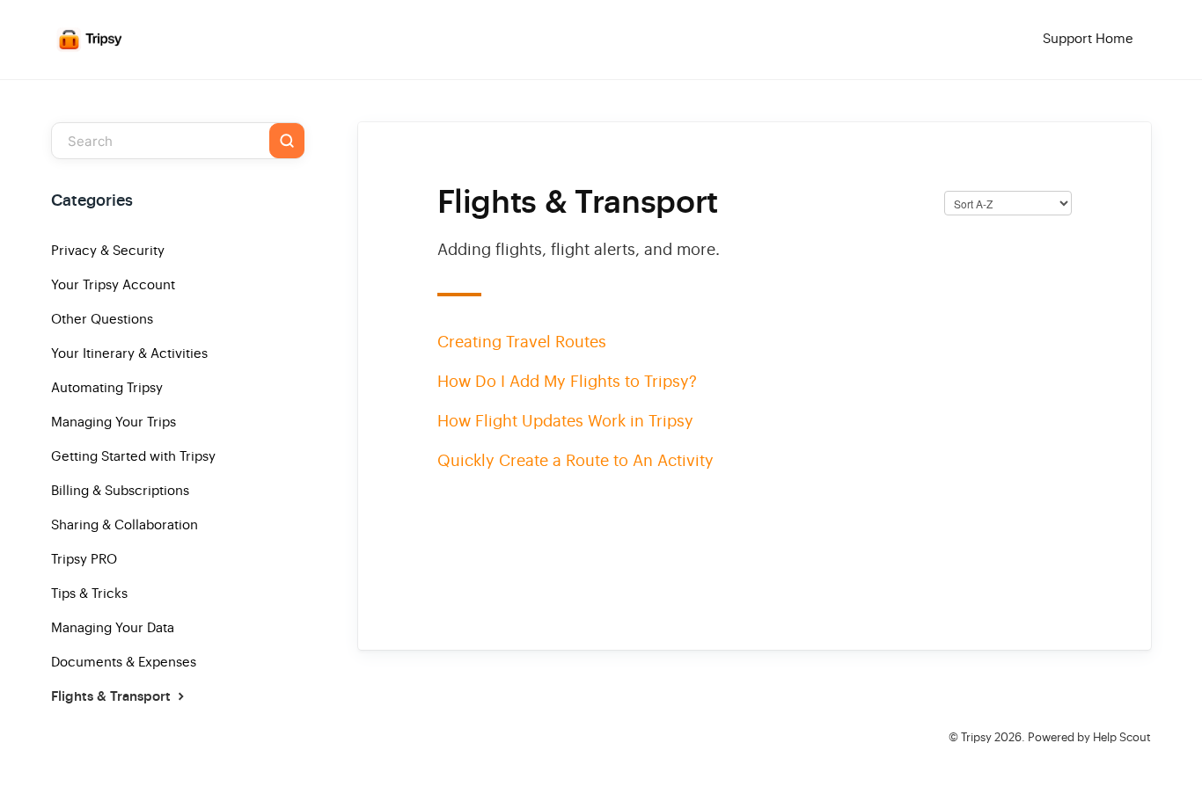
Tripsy (976, 737)
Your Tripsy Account (113, 284)
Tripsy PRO (84, 558)
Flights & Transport (112, 696)
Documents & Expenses (123, 661)
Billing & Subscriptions (120, 490)
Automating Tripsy (107, 387)
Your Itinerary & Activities (129, 353)
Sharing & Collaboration (124, 524)
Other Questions (102, 318)
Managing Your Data (112, 627)
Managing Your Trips (113, 421)
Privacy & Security (108, 250)
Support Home (1088, 38)
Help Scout (1122, 737)
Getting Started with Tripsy (133, 456)
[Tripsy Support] (90, 39)
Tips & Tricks (89, 593)
